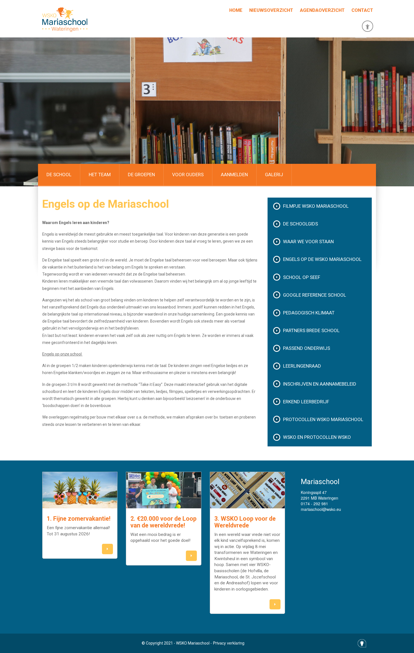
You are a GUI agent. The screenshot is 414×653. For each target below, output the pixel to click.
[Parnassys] (367, 26)
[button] (107, 549)
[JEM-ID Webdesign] (362, 643)
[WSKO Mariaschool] (64, 19)
